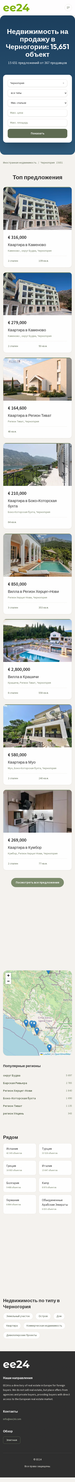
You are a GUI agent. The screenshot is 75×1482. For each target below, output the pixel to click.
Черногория (48, 163)
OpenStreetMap (62, 1053)
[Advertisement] (37, 924)
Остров (43, 1316)
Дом (59, 1316)
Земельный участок (18, 1316)
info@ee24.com (12, 1419)
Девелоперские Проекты (21, 1335)
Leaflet (46, 1053)
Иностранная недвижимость (20, 163)
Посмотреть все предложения (37, 882)
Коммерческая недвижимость (44, 1326)
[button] (36, 1031)
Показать (37, 133)
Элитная (11, 1440)
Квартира (12, 1326)
